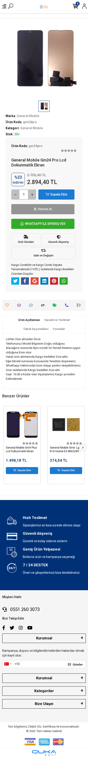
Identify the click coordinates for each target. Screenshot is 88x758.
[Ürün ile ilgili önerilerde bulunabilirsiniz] (80, 305)
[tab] (29, 320)
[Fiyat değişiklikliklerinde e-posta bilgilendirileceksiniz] (55, 305)
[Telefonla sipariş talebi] (68, 305)
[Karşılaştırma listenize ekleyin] (44, 305)
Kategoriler (44, 691)
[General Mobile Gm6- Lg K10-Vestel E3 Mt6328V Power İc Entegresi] (66, 424)
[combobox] (7, 664)
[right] (83, 448)
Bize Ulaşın (44, 704)
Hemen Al (45, 209)
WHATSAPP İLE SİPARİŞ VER (45, 224)
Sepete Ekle (58, 194)
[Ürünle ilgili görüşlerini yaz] (32, 305)
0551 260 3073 (24, 609)
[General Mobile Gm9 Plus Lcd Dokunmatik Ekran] (22, 424)
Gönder (78, 664)
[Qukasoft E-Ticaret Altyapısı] (44, 753)
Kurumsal (44, 638)
